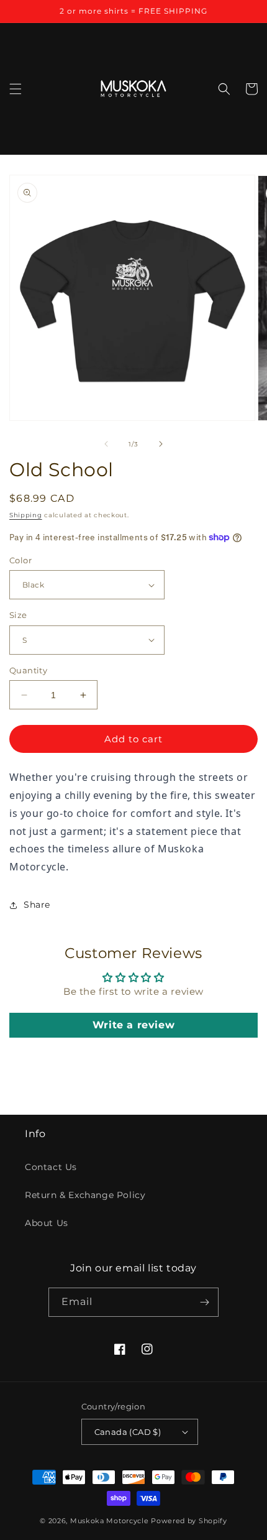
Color (20, 560)
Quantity (28, 670)
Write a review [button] (133, 1025)
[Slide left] (106, 444)
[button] (15, 89)
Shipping (25, 515)
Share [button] (37, 904)
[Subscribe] (204, 1302)
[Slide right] (160, 444)
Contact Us (51, 1167)
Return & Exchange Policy (85, 1195)
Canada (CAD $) (127, 1432)
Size (18, 615)
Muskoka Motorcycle (109, 1520)
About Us (46, 1223)
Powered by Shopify (189, 1520)
